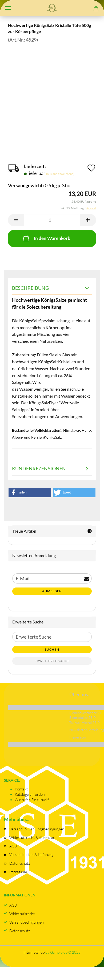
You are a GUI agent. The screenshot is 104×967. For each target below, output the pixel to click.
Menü (8, 8)
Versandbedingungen (26, 922)
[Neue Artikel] (89, 531)
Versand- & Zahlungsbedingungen (36, 829)
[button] (16, 220)
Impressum (18, 872)
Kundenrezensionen (39, 468)
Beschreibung (30, 288)
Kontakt (21, 789)
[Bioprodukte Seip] (52, 8)
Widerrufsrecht (22, 913)
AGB (13, 846)
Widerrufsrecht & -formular (32, 837)
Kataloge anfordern (30, 794)
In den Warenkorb (52, 238)
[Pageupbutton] (89, 957)
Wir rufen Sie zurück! (32, 799)
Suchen (52, 649)
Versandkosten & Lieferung (31, 854)
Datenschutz (19, 863)
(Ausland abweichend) (60, 174)
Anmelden (52, 591)
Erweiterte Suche (52, 661)
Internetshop (34, 952)
